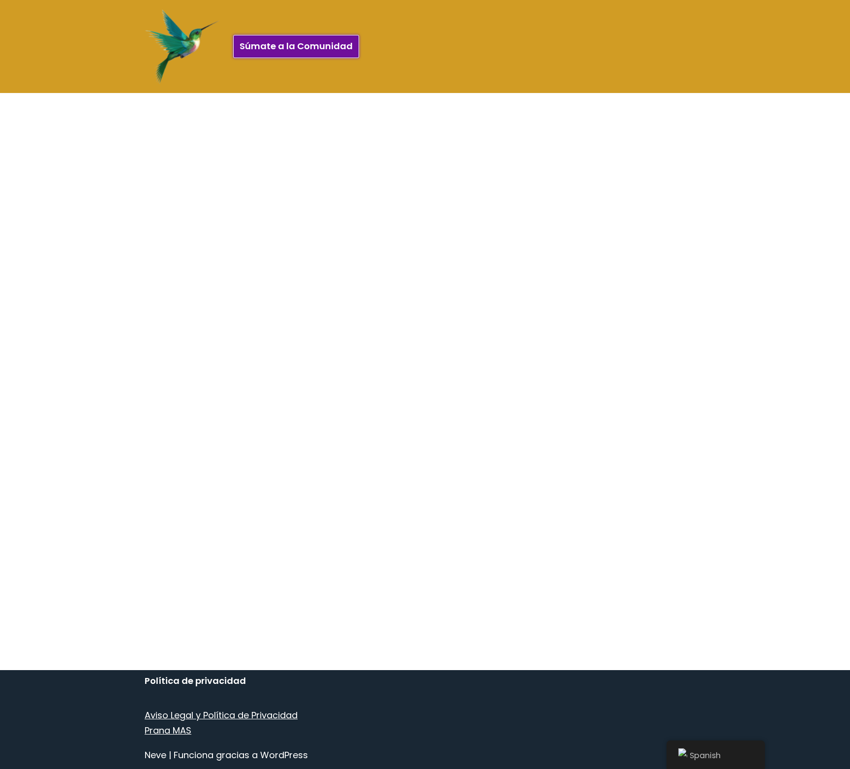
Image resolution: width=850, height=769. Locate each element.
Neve (155, 755)
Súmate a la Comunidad (296, 46)
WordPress (284, 755)
